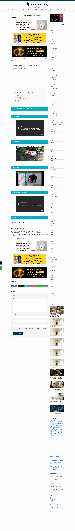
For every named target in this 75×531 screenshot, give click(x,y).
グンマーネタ (53, 77)
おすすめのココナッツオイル (55, 41)
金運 (62, 489)
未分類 (53, 210)
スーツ (53, 84)
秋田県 (52, 250)
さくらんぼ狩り (54, 48)
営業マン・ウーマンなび (55, 156)
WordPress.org (52, 500)
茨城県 (52, 261)
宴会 (52, 174)
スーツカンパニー (53, 480)
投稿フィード (52, 498)
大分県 (52, 162)
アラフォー (53, 59)
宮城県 (52, 171)
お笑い (53, 43)
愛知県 (52, 205)
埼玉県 (53, 160)
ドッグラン (53, 97)
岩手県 (52, 189)
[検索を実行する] (63, 24)
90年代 (52, 32)
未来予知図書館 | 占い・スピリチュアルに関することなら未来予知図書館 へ (56, 468)
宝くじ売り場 (53, 169)
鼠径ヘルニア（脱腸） (58, 490)
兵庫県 (52, 140)
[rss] (61, 0)
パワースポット (58, 482)
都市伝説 (53, 270)
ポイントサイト (54, 113)
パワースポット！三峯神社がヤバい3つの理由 (56, 423)
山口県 (52, 180)
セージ (53, 86)
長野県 (52, 277)
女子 (52, 167)
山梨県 (53, 183)
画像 (52, 232)
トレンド (53, 95)
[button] (14, 286)
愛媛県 (52, 203)
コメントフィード (52, 499)
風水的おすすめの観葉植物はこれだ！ (55, 437)
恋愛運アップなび (54, 201)
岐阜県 (52, 185)
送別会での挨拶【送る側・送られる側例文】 (56, 435)
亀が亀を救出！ (19, 95)
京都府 (52, 129)
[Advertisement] (29, 79)
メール (15, 319)
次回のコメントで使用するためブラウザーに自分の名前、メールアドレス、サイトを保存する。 (30, 329)
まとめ (18, 100)
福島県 (52, 248)
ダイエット (57, 480)
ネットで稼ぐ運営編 (54, 102)
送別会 (60, 489)
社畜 (52, 241)
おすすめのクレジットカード (55, 39)
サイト (14, 323)
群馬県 (51, 489)
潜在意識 (53, 223)
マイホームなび (54, 115)
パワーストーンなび (54, 106)
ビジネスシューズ (53, 483)
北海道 (52, 147)
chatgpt (53, 34)
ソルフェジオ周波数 (54, 88)
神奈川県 (53, 243)
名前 (14, 314)
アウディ (60, 476)
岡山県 (52, 187)
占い (52, 151)
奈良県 (52, 165)
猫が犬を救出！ (19, 97)
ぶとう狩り (53, 50)
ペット (13, 281)
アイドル (57, 476)
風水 (54, 490)
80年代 (52, 30)
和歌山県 (53, 153)
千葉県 (52, 149)
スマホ (59, 479)
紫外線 (52, 252)
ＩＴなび (53, 295)
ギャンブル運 (53, 70)
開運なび (53, 279)
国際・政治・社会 (54, 158)
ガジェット (53, 68)
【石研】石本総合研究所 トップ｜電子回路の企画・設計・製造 (56, 462)
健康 (52, 138)
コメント (15, 298)
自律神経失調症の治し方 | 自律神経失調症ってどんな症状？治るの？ (56, 456)
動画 (15, 281)
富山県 (52, 178)
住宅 (52, 133)
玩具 (52, 230)
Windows (53, 37)
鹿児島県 (53, 293)
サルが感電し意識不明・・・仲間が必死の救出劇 (25, 92)
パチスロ (53, 104)
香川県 (52, 288)
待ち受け (53, 198)
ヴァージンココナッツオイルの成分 (56, 124)
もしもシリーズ (54, 52)
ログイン (51, 497)
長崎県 (52, 275)
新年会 (60, 486)
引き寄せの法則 (54, 196)
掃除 (52, 207)
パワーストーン (53, 482)
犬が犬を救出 (19, 93)
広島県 (52, 194)
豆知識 (53, 268)
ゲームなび (53, 79)
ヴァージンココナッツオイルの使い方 (57, 122)
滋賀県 (52, 221)
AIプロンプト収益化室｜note (17, 238)
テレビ (53, 93)
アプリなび (53, 57)
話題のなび (53, 266)
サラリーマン (55, 479)
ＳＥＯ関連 (53, 297)
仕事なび (53, 131)
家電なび (53, 176)
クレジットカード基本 (55, 75)
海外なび (53, 219)
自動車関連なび (54, 259)
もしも (54, 476)
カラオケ (53, 66)
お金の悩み (53, 46)
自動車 (54, 489)
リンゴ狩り (53, 120)
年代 (52, 192)
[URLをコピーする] (45, 286)
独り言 (52, 228)
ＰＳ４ (51, 492)
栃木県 (52, 216)
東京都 (53, 214)
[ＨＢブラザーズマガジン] (37, 4)
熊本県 (52, 225)
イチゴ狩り (53, 61)
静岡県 (51, 490)
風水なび (53, 284)
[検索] (63, 0)
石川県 (52, 239)
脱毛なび (53, 257)
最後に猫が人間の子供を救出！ (22, 98)
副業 (52, 142)
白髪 (52, 234)
